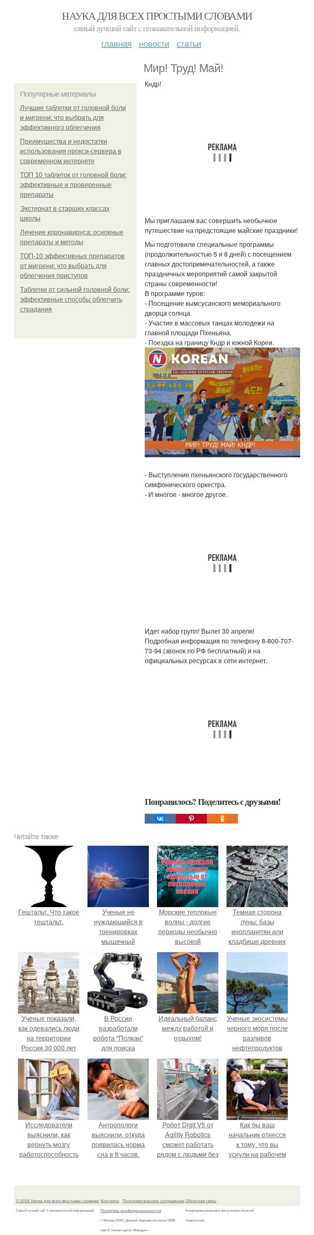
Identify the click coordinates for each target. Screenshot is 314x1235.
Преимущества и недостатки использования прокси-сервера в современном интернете (70, 151)
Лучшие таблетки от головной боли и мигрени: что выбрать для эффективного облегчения (73, 117)
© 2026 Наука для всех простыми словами (57, 1200)
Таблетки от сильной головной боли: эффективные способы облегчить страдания (75, 299)
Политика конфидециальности (131, 1210)
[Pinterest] (191, 819)
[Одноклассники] (222, 819)
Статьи (189, 43)
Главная (116, 43)
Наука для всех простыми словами (157, 16)
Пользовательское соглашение (153, 1200)
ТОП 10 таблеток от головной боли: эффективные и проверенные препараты (73, 185)
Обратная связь (200, 1200)
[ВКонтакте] (160, 819)
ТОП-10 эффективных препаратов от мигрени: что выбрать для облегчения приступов (72, 266)
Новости (154, 43)
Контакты (110, 1200)
